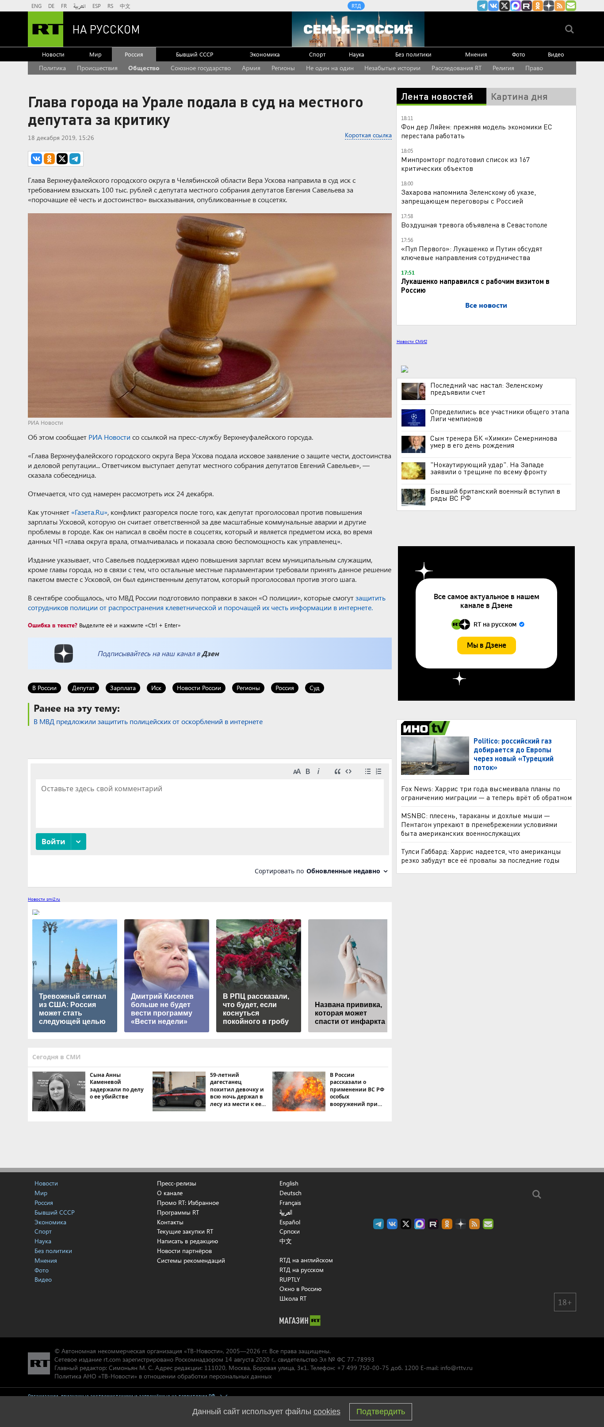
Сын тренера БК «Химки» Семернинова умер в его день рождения (493, 441)
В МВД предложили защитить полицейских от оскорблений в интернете (148, 721)
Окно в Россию (300, 1288)
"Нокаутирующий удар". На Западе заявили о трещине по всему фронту (488, 468)
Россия (134, 54)
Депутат (83, 687)
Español (289, 1222)
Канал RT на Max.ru (515, 5)
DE (51, 5)
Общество (144, 68)
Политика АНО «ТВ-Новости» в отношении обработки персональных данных (162, 1376)
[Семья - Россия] (358, 29)
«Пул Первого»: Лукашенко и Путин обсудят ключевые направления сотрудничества (472, 253)
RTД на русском (301, 1269)
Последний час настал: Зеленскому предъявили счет (486, 388)
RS (110, 5)
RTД (356, 5)
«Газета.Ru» (89, 512)
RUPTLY (289, 1279)
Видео (556, 54)
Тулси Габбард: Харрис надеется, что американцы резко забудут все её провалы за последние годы (481, 855)
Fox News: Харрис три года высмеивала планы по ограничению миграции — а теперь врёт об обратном (486, 793)
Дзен (210, 653)
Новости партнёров (184, 1250)
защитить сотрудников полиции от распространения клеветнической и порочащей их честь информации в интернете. (207, 602)
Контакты (170, 1222)
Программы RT (178, 1212)
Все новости (486, 305)
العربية (79, 5)
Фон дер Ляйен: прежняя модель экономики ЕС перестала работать (476, 131)
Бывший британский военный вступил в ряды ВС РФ (495, 494)
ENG (36, 5)
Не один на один (330, 68)
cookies (326, 1411)
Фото (518, 54)
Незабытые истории (392, 68)
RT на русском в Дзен (548, 5)
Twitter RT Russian (504, 5)
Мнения (476, 54)
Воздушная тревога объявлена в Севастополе (474, 224)
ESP (96, 5)
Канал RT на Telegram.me (482, 5)
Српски (289, 1231)
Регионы (283, 68)
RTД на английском (306, 1260)
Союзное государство (201, 68)
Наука (356, 54)
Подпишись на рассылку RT (571, 5)
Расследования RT (457, 68)
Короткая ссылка (368, 135)
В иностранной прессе (427, 728)
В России (44, 687)
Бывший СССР (194, 54)
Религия (503, 68)
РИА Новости (109, 437)
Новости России (199, 687)
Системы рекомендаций (191, 1260)
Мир (95, 54)
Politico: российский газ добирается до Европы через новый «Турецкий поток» (514, 754)
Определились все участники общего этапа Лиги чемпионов (499, 415)
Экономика (265, 54)
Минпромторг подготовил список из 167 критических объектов (465, 164)
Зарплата (123, 687)
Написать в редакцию (187, 1241)
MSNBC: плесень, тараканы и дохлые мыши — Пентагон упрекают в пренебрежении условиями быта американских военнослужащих (479, 824)
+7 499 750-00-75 (363, 1367)
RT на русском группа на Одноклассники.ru (537, 5)
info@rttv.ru (456, 1367)
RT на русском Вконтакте (493, 5)
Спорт (317, 54)
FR (64, 5)
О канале (170, 1193)
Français (290, 1202)
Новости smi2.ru (44, 899)
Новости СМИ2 (412, 341)
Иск (156, 687)
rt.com (112, 1359)
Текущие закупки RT (185, 1231)
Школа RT (292, 1298)
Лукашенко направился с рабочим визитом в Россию (475, 285)
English (288, 1183)
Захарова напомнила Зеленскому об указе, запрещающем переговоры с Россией (468, 196)
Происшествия (97, 68)
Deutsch (290, 1193)
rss (559, 5)
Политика (52, 68)
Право (534, 68)
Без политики (413, 54)
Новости (53, 54)
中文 (125, 5)
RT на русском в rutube (526, 5)
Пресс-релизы (176, 1183)
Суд (315, 687)
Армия (251, 68)
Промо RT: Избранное (188, 1202)
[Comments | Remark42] (210, 822)
